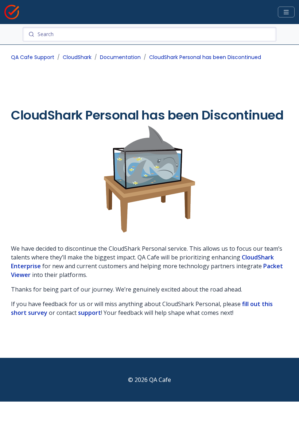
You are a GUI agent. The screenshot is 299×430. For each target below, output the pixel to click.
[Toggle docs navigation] (286, 12)
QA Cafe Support (32, 57)
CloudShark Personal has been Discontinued (205, 57)
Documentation (120, 57)
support (89, 313)
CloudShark (77, 57)
